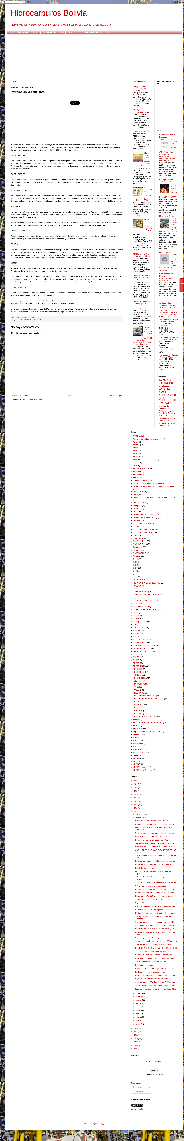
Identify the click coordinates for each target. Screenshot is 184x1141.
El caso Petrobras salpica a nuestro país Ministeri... (155, 893)
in (133, 598)
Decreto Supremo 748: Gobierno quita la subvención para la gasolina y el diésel (142, 305)
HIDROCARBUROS (140, 580)
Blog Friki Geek (165, 380)
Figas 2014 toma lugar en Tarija (147, 903)
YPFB (108, 32)
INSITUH (162, 392)
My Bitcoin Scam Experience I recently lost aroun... (167, 305)
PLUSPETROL (139, 684)
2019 (136, 794)
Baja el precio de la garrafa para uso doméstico (140, 88)
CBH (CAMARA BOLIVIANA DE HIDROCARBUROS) (153, 486)
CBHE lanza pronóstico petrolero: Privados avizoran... (156, 906)
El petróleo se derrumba (144, 868)
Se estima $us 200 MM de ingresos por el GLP (153, 910)
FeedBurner (159, 1075)
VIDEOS (136, 758)
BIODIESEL (138, 472)
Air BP (135, 442)
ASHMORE (137, 454)
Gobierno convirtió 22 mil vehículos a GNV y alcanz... (156, 982)
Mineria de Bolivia (166, 216)
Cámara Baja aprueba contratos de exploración (153, 955)
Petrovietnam (138, 681)
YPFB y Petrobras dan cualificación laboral (152, 899)
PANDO (136, 660)
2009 (136, 1042)
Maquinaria (137, 630)
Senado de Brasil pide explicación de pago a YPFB (155, 985)
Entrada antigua (116, 396)
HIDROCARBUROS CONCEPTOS (146, 583)
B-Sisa (135, 463)
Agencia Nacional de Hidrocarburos (146, 439)
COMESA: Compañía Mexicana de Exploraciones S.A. (154, 497)
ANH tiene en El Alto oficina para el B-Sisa (141, 255)
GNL (135, 565)
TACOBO (136, 737)
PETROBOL (138, 669)
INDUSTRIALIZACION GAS (144, 601)
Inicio (69, 396)
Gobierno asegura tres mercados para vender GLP (154, 922)
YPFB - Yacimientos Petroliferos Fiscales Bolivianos (167, 413)
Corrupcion (137, 506)
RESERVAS (138, 714)
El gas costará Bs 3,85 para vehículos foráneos (153, 896)
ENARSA (136, 520)
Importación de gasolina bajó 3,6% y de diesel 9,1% (155, 989)
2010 (136, 1039)
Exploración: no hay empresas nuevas (150, 972)
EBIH (135, 511)
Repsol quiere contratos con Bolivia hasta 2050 (153, 979)
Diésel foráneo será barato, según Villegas (151, 821)
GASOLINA (23, 32)
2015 (136, 808)
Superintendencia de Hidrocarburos (167, 424)
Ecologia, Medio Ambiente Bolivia (166, 181)
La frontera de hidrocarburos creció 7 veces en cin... (155, 889)
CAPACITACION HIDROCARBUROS (147, 483)
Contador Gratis (137, 1109)
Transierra (137, 749)
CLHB (135, 495)
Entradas (138, 1087)
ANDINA (136, 445)
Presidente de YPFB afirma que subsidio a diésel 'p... (156, 847)
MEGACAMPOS (139, 642)
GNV (135, 568)
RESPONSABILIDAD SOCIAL (145, 717)
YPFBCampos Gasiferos (142, 770)
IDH (134, 589)
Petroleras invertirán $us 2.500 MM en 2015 (152, 836)
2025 (136, 781)
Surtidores (137, 734)
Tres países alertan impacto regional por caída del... (155, 843)
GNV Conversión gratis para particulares (142, 133)
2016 (136, 805)
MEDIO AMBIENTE (140, 639)
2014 (136, 811)
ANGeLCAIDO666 (166, 383)
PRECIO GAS (138, 693)
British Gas (137, 478)
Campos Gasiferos (140, 481)
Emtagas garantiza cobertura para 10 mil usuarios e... (156, 938)
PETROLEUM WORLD (167, 395)
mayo (138, 1010)
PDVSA (136, 663)
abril (138, 1014)
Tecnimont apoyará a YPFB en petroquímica (152, 951)
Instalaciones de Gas (141, 607)
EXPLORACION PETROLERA (145, 529)
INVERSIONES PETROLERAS (145, 610)
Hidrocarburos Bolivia (49, 12)
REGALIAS (137, 708)
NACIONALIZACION (93, 32)
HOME (11, 32)
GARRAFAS (138, 538)
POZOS (136, 690)
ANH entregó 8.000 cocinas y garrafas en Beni (153, 945)
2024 (136, 784)
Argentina (136, 448)
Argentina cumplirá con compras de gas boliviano (154, 958)
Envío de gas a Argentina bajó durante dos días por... (156, 861)
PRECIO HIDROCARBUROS (30, 320)
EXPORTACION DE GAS (53, 32)
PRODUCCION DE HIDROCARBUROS (148, 699)
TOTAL (136, 746)
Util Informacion (165, 386)
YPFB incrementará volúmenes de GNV (150, 962)
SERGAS (136, 726)
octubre (139, 993)
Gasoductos (138, 547)
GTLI (135, 577)
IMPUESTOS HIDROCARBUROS (146, 595)
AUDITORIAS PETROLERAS (144, 460)
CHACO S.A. (138, 492)
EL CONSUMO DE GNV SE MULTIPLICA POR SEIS (156, 948)
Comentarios (139, 1092)
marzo (138, 1017)
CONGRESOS (138, 503)
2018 (136, 798)
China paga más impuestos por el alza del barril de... (155, 824)
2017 (136, 801)
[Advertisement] (91, 57)
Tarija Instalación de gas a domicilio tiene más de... (155, 833)
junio (138, 1007)
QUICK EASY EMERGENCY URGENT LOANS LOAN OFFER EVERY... (168, 313)
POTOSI (136, 687)
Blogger (102, 1124)
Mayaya (136, 636)
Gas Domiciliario (139, 541)
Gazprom (136, 556)
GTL (134, 574)
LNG (135, 625)
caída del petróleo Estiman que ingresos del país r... (155, 969)
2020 (136, 791)
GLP (135, 559)
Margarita (136, 633)
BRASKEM (137, 475)
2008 (136, 1045)
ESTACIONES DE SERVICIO (144, 523)
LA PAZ (136, 619)
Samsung (136, 720)
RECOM (136, 702)
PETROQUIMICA (140, 678)
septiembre (140, 997)
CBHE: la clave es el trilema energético (150, 886)
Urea (135, 755)
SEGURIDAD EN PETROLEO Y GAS (148, 723)
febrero (139, 1020)
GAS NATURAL (74, 32)
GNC (135, 562)
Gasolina (136, 550)
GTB (135, 571)
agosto (139, 1000)
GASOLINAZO (139, 553)
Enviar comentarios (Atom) (32, 400)
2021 (136, 788)
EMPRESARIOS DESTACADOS (146, 514)
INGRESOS (137, 604)
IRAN (135, 613)
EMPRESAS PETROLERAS (144, 518)
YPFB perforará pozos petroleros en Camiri (141, 111)
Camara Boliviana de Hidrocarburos (167, 419)
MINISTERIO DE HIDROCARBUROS (147, 645)
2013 (136, 1028)
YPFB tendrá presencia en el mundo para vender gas (156, 882)
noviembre (140, 818)
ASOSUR (136, 457)
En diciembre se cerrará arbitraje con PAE (151, 840)
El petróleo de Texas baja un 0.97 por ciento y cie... (155, 929)
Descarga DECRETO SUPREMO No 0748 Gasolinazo (141, 278)
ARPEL (136, 451)
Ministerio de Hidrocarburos (164, 407)
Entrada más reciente (19, 396)
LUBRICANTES (139, 627)
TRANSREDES (165, 403)
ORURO (136, 657)
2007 (136, 1049)
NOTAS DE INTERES (141, 651)
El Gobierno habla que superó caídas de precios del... (156, 913)
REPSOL (136, 711)
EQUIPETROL (164, 389)
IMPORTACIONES (140, 592)
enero (138, 1024)
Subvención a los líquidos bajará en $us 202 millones (156, 941)
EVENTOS (137, 526)
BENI (135, 466)
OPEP (135, 654)
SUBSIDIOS (138, 729)
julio (138, 1004)
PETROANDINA (139, 666)
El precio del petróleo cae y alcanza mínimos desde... (156, 975)
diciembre (140, 814)
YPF (135, 761)
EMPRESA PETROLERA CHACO (167, 399)
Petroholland (138, 675)
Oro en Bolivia (165, 253)
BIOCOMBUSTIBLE (141, 469)
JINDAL (136, 616)
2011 (136, 1035)
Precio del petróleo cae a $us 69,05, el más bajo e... (155, 865)
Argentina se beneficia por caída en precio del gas (154, 925)
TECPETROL (138, 743)
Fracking (136, 535)
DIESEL (35, 32)
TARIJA (136, 741)
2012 (136, 1032)
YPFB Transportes (140, 767)
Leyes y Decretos (140, 622)
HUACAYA (137, 586)
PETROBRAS (138, 672)
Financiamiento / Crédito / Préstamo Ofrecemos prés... (168, 322)
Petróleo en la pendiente (144, 965)
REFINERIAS (138, 705)
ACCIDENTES (138, 436)
